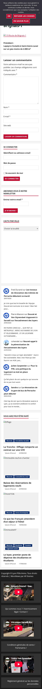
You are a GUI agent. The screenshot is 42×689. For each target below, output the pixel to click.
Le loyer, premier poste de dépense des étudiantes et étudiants (17, 557)
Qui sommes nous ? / (14, 609)
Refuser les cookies (24, 16)
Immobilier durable (22, 441)
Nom (6, 107)
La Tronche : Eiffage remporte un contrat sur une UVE (21, 448)
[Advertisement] (21, 257)
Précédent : (21, 46)
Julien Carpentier (19, 365)
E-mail (7, 116)
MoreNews (15, 576)
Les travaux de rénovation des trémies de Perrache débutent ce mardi (21, 292)
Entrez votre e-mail (13, 199)
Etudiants (18, 545)
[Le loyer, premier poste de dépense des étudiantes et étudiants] (21, 540)
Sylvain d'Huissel (10, 453)
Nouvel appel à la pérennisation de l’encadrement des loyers (20, 344)
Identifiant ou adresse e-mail (17, 153)
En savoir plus (21, 21)
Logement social (12, 549)
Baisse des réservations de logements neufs (17, 484)
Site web (7, 125)
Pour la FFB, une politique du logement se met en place (20, 368)
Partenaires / (21, 648)
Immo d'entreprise (21, 513)
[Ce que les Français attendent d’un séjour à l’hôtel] (21, 504)
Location (28, 545)
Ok (9, 16)
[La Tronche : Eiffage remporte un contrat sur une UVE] (21, 432)
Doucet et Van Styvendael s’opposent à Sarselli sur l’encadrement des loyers (21, 317)
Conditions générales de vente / (21, 645)
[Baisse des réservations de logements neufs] (21, 468)
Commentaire (10, 74)
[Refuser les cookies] (39, 13)
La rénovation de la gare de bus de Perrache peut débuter (20, 390)
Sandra (14, 387)
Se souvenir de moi (14, 173)
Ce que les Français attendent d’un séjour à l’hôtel (19, 520)
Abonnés (9, 441)
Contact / (24, 612)
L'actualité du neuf (21, 477)
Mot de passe (10, 163)
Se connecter (12, 178)
